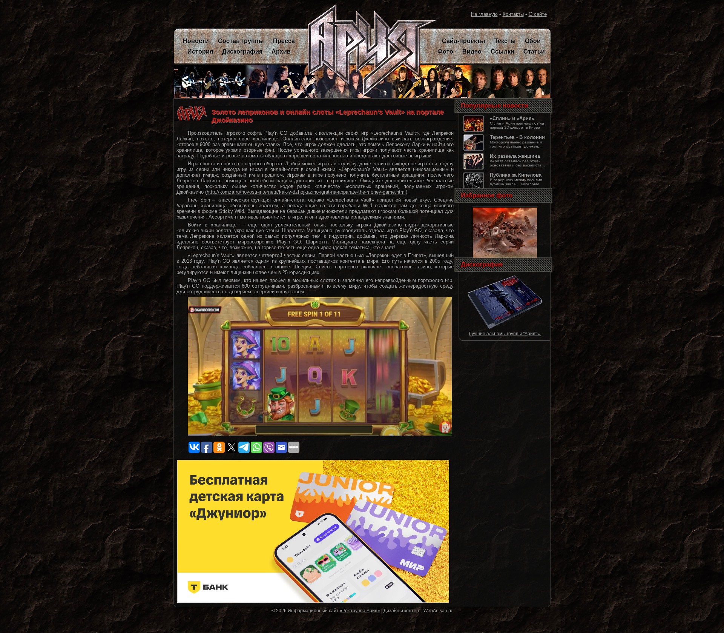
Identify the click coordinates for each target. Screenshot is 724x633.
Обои (533, 41)
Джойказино (375, 139)
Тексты (505, 41)
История (200, 51)
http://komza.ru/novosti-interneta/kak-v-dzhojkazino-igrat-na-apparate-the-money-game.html (306, 192)
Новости (196, 41)
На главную (484, 14)
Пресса (284, 41)
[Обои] (505, 258)
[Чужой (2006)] (505, 328)
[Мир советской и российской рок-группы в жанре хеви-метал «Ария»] (368, 51)
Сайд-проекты (463, 41)
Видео (472, 51)
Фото (445, 51)
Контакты (513, 14)
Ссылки (502, 51)
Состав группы (241, 41)
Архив (281, 51)
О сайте (538, 14)
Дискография (242, 51)
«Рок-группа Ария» (360, 610)
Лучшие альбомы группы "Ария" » (505, 333)
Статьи (534, 51)
